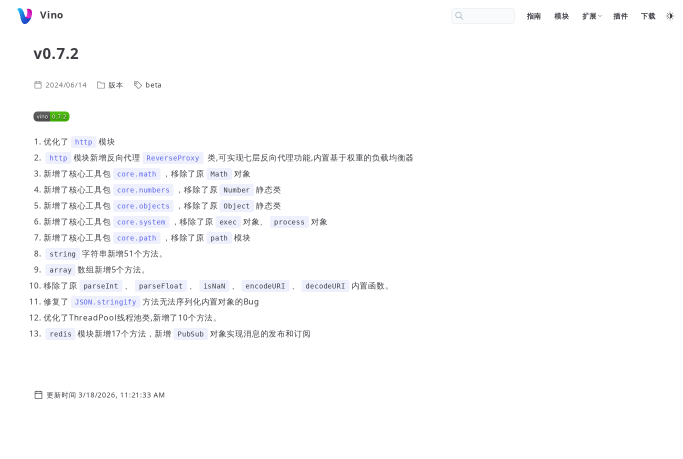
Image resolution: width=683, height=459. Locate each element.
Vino (52, 15)
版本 (116, 85)
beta (154, 85)
